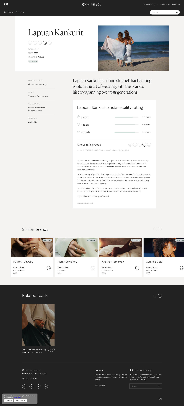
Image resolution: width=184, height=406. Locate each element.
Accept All (9, 401)
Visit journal (100, 385)
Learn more (17, 397)
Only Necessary (20, 401)
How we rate (123, 150)
